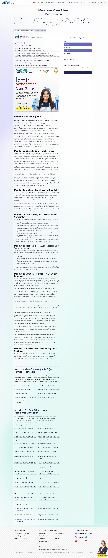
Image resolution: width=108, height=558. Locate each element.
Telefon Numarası (69, 59)
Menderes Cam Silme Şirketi (24, 46)
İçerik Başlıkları (20, 43)
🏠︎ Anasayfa (101, 2)
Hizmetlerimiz (18, 533)
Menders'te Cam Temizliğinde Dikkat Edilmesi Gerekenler (33, 53)
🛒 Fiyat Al (84, 2)
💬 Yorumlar (92, 2)
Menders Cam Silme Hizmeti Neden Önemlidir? (30, 50)
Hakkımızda (42, 533)
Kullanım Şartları (43, 538)
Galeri (25, 538)
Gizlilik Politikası (43, 536)
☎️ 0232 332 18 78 (38, 2)
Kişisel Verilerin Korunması (62, 536)
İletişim (57, 538)
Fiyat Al (16, 538)
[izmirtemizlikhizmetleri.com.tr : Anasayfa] (8, 2)
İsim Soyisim (67, 53)
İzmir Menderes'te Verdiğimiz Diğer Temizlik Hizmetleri (32, 63)
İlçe (65, 41)
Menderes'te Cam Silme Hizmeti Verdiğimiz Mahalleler (32, 65)
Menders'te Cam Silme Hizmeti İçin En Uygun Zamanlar (32, 58)
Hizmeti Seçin (68, 47)
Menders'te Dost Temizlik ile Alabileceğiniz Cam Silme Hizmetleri (35, 55)
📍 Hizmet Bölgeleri (73, 2)
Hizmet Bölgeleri (18, 536)
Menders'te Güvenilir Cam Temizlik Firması (29, 48)
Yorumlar (26, 533)
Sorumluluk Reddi (60, 533)
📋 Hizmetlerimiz (60, 2)
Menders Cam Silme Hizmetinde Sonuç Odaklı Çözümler (32, 60)
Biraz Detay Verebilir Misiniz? (72, 65)
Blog (25, 536)
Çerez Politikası (43, 541)
